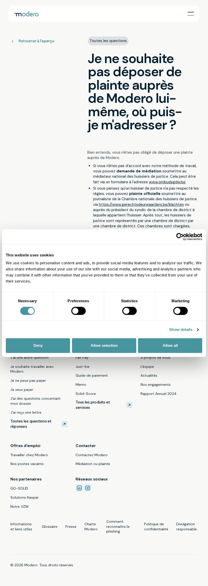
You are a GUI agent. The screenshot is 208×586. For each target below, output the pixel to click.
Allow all (170, 345)
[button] (191, 14)
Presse (70, 526)
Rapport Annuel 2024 (159, 393)
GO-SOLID (19, 488)
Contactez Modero (92, 455)
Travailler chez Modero (29, 455)
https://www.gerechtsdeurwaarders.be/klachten (141, 204)
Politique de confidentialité (156, 526)
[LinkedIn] (79, 488)
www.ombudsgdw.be (167, 182)
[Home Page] (26, 14)
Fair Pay (82, 357)
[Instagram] (88, 488)
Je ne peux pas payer (28, 380)
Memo (81, 384)
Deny (38, 345)
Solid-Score (86, 393)
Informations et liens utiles (21, 526)
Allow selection (104, 345)
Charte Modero (91, 526)
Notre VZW (19, 506)
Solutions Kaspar (24, 497)
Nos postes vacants (27, 463)
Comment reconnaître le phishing (118, 526)
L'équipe (147, 366)
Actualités (149, 375)
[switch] (78, 311)
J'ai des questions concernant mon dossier (35, 401)
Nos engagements (156, 384)
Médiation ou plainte (93, 463)
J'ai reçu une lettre (25, 412)
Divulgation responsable (186, 526)
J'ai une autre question (29, 357)
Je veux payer (21, 389)
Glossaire (49, 526)
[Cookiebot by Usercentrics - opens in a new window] (180, 236)
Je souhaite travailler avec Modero (32, 369)
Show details (180, 329)
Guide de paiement (92, 375)
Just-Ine (83, 366)
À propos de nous (155, 357)
